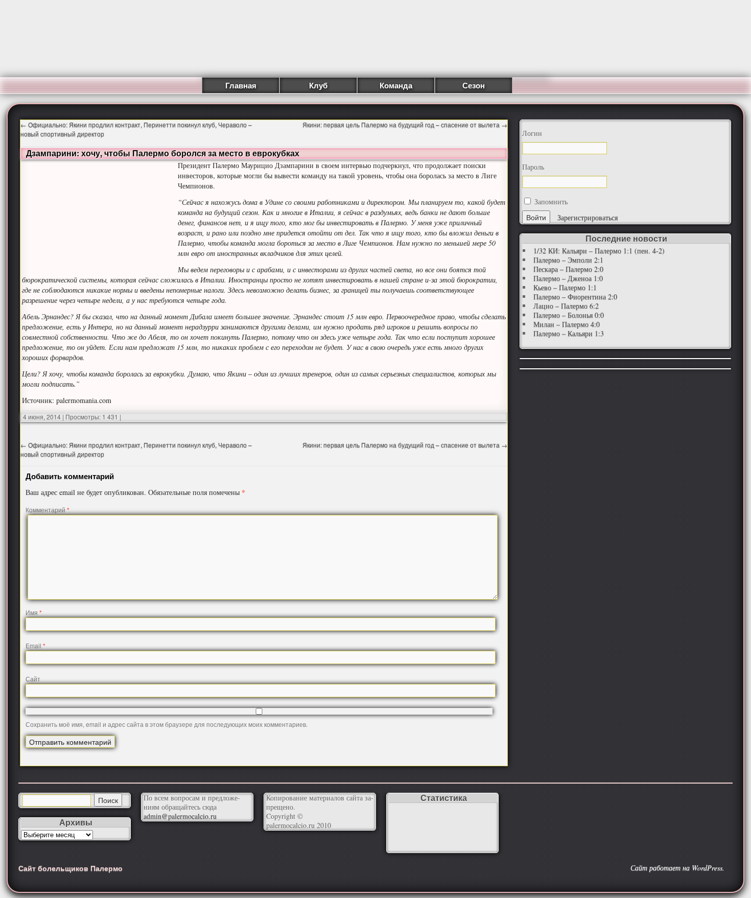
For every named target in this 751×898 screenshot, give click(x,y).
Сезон (473, 85)
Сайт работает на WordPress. (677, 868)
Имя (34, 612)
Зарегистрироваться (587, 217)
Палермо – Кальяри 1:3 (568, 333)
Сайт (33, 678)
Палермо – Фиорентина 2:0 (575, 296)
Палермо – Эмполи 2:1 (568, 260)
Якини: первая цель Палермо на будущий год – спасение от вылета (404, 124)
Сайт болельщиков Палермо (70, 868)
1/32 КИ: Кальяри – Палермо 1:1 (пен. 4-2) (599, 250)
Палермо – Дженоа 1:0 (568, 278)
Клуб (318, 85)
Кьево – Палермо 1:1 (565, 287)
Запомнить (550, 201)
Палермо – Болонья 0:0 (568, 315)
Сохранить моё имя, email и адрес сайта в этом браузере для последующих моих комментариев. (167, 724)
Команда (396, 85)
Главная (240, 85)
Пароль (533, 167)
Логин (532, 133)
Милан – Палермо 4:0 (566, 324)
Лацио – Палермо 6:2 (566, 306)
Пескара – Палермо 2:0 (568, 269)
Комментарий (47, 509)
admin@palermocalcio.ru (180, 816)
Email (35, 645)
